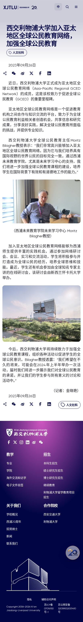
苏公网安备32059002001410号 (67, 608)
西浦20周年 (13, 521)
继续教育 (49, 485)
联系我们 (12, 543)
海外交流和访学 (16, 477)
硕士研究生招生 (53, 470)
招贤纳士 (12, 529)
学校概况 (12, 514)
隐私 (29, 599)
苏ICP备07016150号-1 (49, 608)
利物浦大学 (51, 521)
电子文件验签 (14, 485)
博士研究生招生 (53, 477)
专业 (9, 463)
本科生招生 (51, 463)
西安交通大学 (52, 514)
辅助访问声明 (49, 599)
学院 (9, 470)
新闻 (9, 536)
